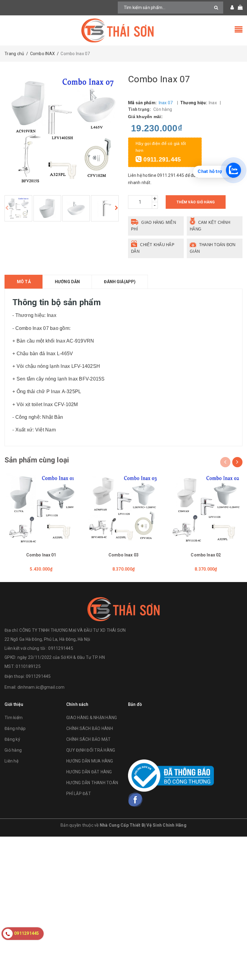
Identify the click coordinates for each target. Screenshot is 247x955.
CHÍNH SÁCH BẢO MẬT (88, 739)
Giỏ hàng (13, 750)
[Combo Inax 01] (41, 509)
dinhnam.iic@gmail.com (40, 687)
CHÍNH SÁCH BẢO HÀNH (89, 728)
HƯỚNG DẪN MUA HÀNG (89, 761)
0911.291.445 (161, 159)
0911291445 (38, 676)
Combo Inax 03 (123, 555)
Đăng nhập (15, 728)
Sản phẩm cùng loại (37, 460)
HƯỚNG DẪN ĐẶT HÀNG (89, 771)
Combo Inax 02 (206, 555)
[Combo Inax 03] (123, 509)
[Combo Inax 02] (205, 509)
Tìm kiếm (14, 717)
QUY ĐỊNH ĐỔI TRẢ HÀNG (90, 750)
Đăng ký (12, 739)
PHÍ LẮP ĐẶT (78, 793)
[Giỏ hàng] (238, 7)
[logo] (123, 609)
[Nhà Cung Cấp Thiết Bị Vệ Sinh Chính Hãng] (123, 30)
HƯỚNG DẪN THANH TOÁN (92, 782)
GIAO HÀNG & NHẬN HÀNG (91, 717)
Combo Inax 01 (41, 555)
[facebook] (135, 799)
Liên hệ (11, 761)
